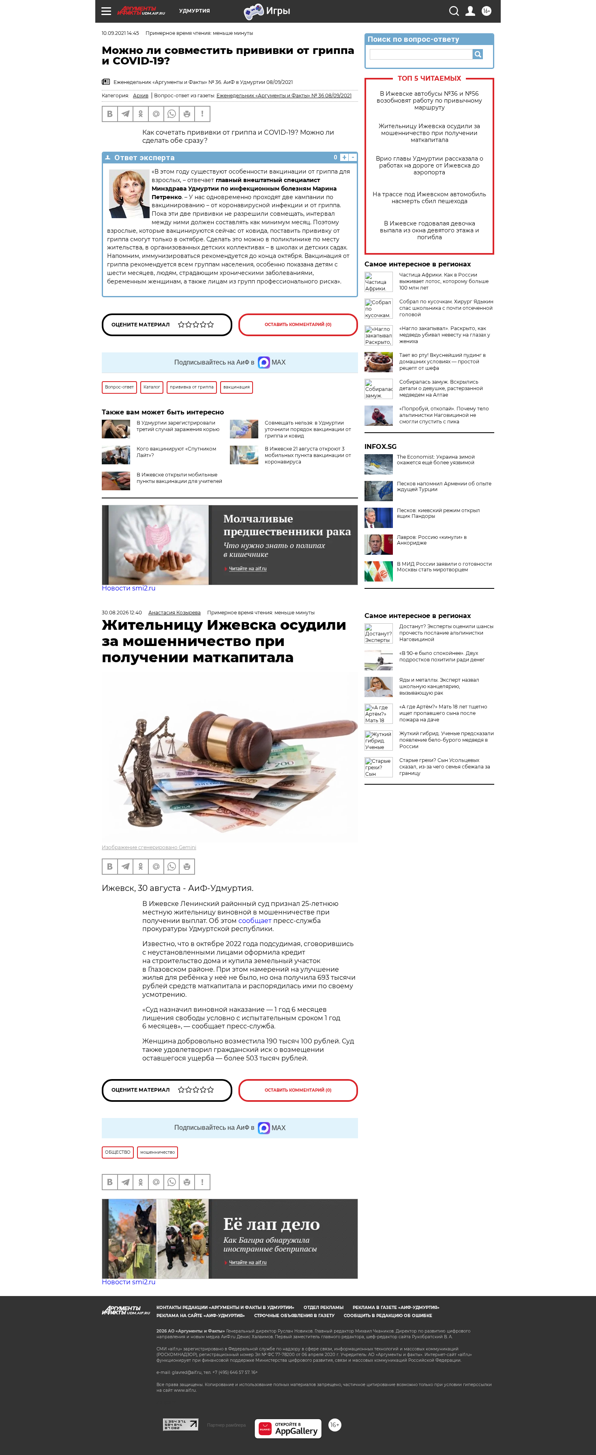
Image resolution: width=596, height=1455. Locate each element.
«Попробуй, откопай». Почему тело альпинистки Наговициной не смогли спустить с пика (444, 415)
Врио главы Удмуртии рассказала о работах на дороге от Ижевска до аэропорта (429, 165)
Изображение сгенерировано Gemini (149, 847)
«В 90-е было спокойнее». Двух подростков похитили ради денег (442, 656)
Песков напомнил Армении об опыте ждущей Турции (444, 486)
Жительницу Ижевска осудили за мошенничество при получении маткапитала (429, 133)
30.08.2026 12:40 (122, 612)
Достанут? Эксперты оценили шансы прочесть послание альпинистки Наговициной (446, 632)
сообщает (255, 921)
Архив (140, 95)
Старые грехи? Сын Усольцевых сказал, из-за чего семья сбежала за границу (444, 766)
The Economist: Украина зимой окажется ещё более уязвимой (436, 460)
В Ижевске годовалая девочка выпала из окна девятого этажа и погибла (429, 230)
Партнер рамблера (226, 1425)
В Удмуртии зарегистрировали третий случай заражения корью (178, 426)
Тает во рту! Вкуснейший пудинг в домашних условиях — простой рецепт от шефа (442, 361)
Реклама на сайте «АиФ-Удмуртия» (201, 1315)
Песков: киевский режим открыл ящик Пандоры (438, 513)
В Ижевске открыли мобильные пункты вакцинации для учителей (179, 478)
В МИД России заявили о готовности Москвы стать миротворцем (444, 567)
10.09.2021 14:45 (120, 33)
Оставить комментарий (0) (298, 324)
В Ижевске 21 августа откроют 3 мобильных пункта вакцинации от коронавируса (308, 455)
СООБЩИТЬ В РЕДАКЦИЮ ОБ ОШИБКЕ (388, 1315)
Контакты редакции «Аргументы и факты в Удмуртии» (225, 1307)
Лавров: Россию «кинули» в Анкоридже (432, 540)
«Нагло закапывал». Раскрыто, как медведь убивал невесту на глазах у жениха (444, 334)
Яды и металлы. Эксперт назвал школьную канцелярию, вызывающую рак (439, 686)
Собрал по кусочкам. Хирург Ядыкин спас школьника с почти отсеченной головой (446, 308)
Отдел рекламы (323, 1307)
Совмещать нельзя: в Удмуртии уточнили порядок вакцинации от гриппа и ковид (308, 429)
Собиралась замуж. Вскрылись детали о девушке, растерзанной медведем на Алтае (441, 388)
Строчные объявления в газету (294, 1315)
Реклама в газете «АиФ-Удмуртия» (396, 1307)
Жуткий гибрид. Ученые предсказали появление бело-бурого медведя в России (446, 739)
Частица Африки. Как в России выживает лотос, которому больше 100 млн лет (444, 281)
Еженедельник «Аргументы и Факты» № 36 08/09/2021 (284, 95)
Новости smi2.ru (129, 588)
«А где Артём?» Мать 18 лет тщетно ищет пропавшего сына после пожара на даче (443, 713)
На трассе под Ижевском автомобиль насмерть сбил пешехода (429, 198)
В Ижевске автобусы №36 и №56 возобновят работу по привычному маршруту (429, 100)
